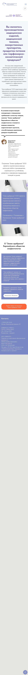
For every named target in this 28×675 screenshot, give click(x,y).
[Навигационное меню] (26, 4)
